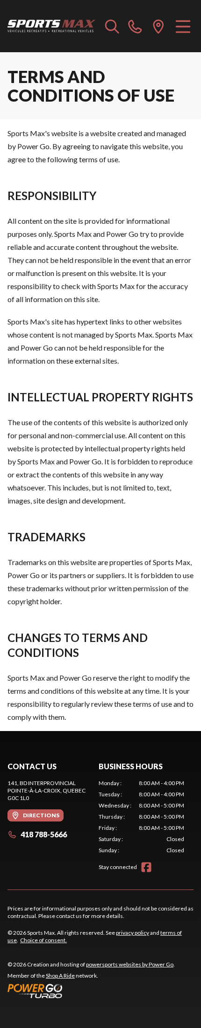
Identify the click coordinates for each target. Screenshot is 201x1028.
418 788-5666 (44, 834)
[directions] (158, 26)
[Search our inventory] (112, 26)
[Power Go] (91, 990)
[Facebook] (146, 867)
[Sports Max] (51, 26)
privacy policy (132, 932)
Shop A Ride (60, 975)
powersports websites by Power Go (129, 964)
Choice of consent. (43, 940)
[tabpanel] (141, 817)
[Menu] (183, 26)
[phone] (135, 26)
